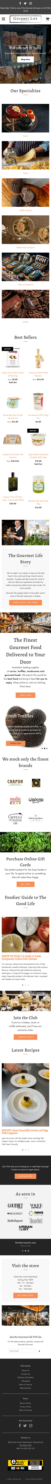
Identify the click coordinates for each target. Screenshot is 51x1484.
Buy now (25, 884)
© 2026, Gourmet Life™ (14, 1479)
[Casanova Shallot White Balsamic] (38, 358)
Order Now (15, 743)
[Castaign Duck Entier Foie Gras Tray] (13, 440)
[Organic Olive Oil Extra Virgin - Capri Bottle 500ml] (13, 482)
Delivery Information (26, 1377)
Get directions (25, 1295)
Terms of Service (25, 1384)
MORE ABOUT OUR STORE (25, 602)
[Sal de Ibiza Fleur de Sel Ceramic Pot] (13, 400)
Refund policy (25, 1388)
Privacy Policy (25, 1406)
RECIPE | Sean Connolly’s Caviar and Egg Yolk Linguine (25, 1131)
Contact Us (25, 1374)
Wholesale (25, 1381)
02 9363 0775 (25, 1176)
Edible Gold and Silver (25, 247)
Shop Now (25, 59)
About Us (25, 1370)
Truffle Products (25, 210)
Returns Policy (25, 1403)
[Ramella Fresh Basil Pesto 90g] (38, 484)
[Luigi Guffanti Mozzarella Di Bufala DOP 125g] (38, 440)
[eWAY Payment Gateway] (25, 1470)
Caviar (25, 136)
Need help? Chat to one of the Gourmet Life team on (22, 8)
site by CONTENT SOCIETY (34, 1479)
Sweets (25, 321)
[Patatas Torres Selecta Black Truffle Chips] (13, 358)
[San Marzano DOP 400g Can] (38, 400)
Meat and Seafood (25, 284)
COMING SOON (25, 1037)
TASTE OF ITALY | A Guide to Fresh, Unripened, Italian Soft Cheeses (22, 957)
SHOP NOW (25, 695)
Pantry (25, 173)
